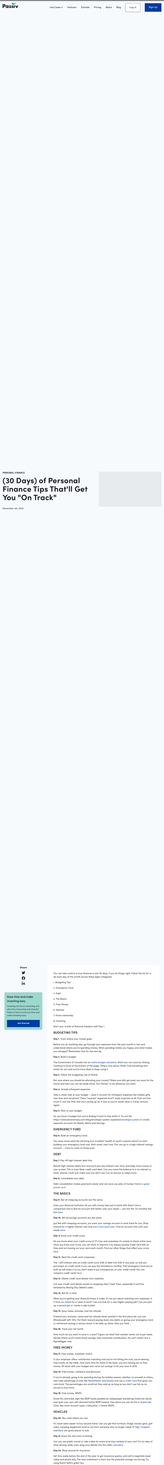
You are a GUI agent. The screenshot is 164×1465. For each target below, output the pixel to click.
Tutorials (85, 7)
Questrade (145, 1402)
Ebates (110, 1380)
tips (82, 1462)
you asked (66, 1301)
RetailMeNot (94, 1380)
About (109, 7)
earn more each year (104, 1226)
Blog (118, 7)
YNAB (123, 1065)
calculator (118, 1444)
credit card (131, 1380)
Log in (133, 7)
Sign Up (153, 7)
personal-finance (14, 472)
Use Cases (55, 7)
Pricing (97, 7)
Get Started (23, 1023)
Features (71, 7)
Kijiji (137, 1426)
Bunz (60, 1430)
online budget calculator (103, 1062)
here (60, 1212)
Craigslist (145, 1426)
